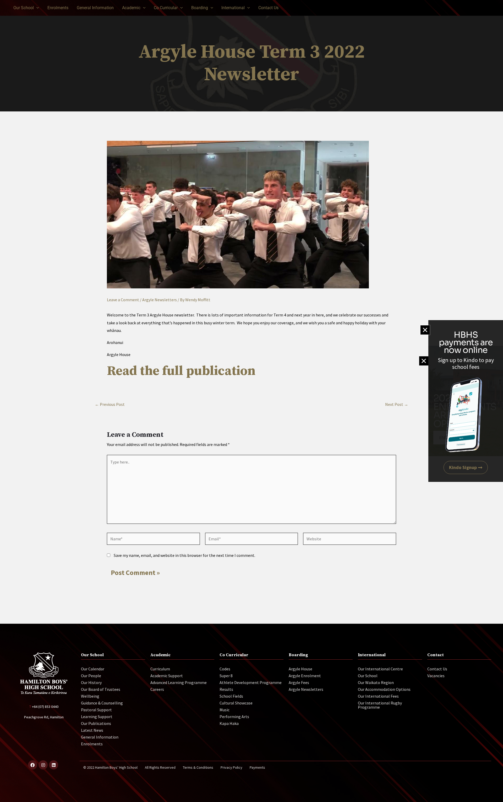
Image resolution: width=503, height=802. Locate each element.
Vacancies (436, 675)
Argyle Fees (299, 682)
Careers (157, 689)
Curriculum (160, 668)
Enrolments (92, 743)
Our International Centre (380, 668)
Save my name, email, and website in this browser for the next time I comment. (184, 555)
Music (224, 709)
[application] (36, 8)
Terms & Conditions (198, 767)
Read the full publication (181, 371)
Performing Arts (234, 716)
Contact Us (437, 668)
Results (226, 689)
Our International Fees (378, 696)
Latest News (92, 730)
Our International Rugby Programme (380, 705)
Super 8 (226, 675)
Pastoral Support (96, 709)
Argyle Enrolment (305, 675)
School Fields (231, 696)
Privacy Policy (231, 767)
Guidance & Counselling (102, 703)
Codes (225, 668)
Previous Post (110, 404)
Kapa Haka (229, 723)
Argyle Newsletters (159, 299)
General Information (99, 737)
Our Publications (96, 723)
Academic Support (166, 675)
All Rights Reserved (160, 767)
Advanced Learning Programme (178, 682)
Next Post (396, 404)
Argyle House (300, 668)
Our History (91, 682)
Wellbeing (90, 696)
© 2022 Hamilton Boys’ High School (110, 767)
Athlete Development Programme (251, 682)
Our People (91, 675)
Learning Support (96, 716)
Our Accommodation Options (384, 689)
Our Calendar (92, 668)
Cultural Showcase (236, 703)
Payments (257, 767)
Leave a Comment (123, 299)
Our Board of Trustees (100, 689)
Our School (368, 675)
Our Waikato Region (376, 682)
